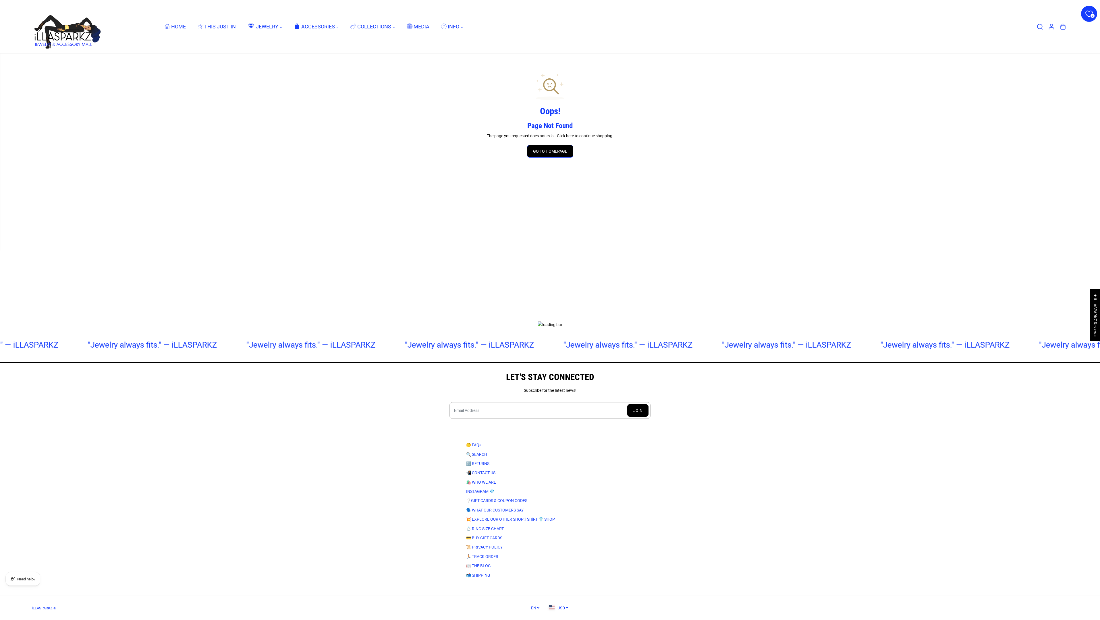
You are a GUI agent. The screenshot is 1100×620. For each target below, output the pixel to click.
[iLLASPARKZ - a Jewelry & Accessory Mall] (66, 26)
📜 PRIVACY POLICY (484, 547)
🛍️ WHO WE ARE (481, 482)
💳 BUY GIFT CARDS (484, 538)
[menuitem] (175, 26)
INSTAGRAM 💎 (480, 491)
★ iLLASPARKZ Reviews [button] (1095, 315)
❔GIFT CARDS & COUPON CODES (496, 500)
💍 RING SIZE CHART (485, 528)
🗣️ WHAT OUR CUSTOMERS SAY (495, 510)
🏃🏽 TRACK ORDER (482, 556)
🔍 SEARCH (476, 454)
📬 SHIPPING (478, 575)
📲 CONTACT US (480, 472)
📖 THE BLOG (478, 565)
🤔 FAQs (473, 445)
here (570, 135)
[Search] (1040, 27)
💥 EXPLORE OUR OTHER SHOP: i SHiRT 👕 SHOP (510, 519)
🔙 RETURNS (477, 463)
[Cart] (1063, 27)
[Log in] (1051, 27)
